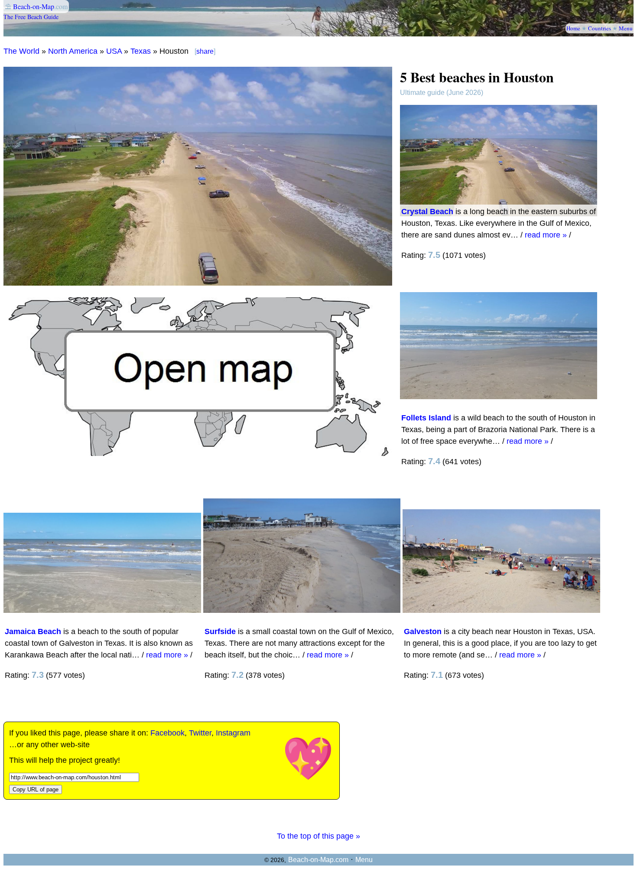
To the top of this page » (318, 836)
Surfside (220, 631)
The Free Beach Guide (30, 17)
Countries (599, 28)
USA (114, 51)
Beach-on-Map (33, 6)
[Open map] (197, 453)
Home (573, 28)
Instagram (233, 733)
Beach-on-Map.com (318, 859)
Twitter (200, 733)
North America (73, 51)
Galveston (423, 631)
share (205, 51)
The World (21, 51)
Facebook (167, 733)
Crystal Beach (427, 211)
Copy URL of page (35, 789)
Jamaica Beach (33, 631)
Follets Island (426, 417)
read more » (546, 235)
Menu (626, 28)
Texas (140, 51)
